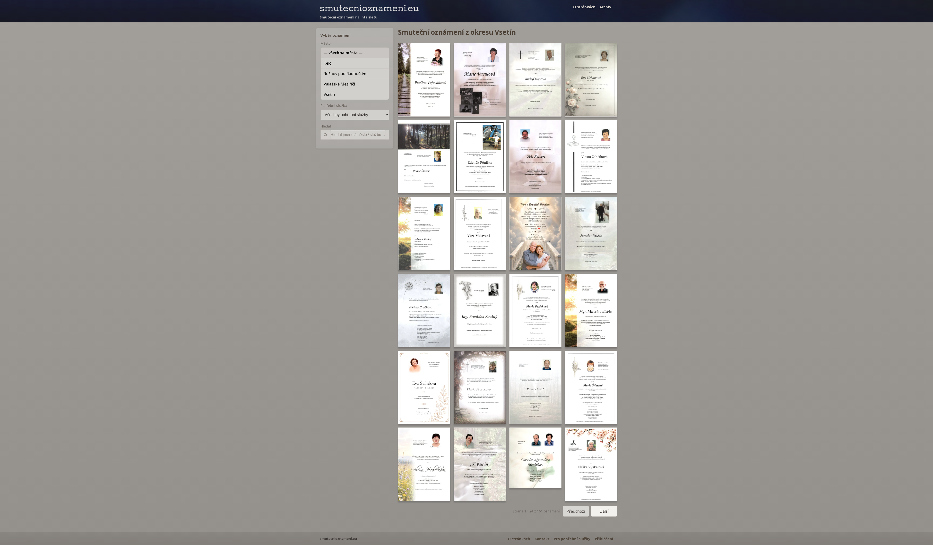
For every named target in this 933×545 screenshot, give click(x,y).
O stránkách (584, 6)
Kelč (327, 63)
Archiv (605, 6)
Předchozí (576, 511)
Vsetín (329, 94)
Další (604, 511)
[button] (424, 80)
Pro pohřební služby (572, 538)
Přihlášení (604, 538)
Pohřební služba (333, 105)
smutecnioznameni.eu (369, 8)
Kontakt (542, 538)
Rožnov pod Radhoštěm (346, 73)
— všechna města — (343, 52)
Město (325, 43)
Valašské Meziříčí (339, 84)
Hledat (325, 126)
